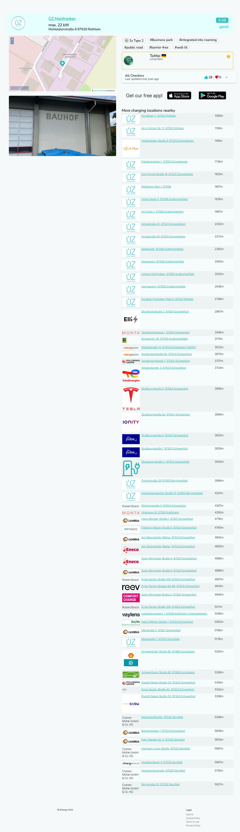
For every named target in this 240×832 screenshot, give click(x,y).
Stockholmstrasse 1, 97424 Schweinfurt (165, 332)
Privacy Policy (193, 825)
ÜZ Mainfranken (62, 18)
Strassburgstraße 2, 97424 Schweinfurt (165, 461)
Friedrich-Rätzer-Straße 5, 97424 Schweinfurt (169, 527)
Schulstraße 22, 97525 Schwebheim (163, 224)
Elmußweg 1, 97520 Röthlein (158, 115)
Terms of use (192, 821)
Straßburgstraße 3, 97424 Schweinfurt (164, 388)
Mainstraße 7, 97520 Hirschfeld (160, 639)
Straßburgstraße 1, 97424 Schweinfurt (164, 448)
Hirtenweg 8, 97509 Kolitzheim (160, 512)
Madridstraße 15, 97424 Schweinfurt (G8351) (168, 347)
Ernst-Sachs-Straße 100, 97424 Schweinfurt (168, 579)
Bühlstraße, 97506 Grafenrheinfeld (162, 249)
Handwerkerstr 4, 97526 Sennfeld (161, 762)
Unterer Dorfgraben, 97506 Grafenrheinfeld (167, 274)
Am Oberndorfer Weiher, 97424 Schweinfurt (168, 537)
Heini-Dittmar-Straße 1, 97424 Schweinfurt (167, 621)
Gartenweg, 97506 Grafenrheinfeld (162, 261)
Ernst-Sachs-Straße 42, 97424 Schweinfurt (167, 689)
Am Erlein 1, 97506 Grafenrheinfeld (162, 211)
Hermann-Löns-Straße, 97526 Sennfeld (165, 748)
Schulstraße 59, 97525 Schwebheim (163, 236)
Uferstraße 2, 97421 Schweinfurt (161, 630)
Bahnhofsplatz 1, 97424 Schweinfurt (163, 731)
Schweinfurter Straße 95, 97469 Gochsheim (168, 672)
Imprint (189, 814)
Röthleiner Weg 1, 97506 (156, 186)
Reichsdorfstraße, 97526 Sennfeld (162, 717)
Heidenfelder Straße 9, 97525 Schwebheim (167, 140)
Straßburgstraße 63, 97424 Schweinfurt (165, 414)
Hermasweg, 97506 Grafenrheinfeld (163, 286)
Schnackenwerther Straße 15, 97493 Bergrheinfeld (171, 493)
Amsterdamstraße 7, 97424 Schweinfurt (165, 361)
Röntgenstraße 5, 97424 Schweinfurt (163, 505)
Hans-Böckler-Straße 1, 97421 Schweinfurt (167, 518)
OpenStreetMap (99, 91)
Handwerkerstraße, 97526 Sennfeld (163, 770)
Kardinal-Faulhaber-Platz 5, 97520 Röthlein (167, 299)
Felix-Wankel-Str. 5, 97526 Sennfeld (162, 739)
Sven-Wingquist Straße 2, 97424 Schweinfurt (168, 594)
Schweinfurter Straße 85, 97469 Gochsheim (168, 651)
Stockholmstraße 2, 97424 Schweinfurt (165, 311)
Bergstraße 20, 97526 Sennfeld (160, 784)
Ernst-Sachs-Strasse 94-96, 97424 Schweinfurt (170, 586)
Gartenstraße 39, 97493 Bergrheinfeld (164, 480)
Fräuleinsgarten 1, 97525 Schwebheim (164, 161)
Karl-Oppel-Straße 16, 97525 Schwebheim (167, 174)
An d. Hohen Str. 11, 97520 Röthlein (162, 128)
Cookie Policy (193, 818)
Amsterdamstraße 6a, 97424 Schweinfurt (166, 354)
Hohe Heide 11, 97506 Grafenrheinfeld (164, 199)
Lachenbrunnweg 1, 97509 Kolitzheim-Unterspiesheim (174, 613)
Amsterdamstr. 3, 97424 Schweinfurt (163, 367)
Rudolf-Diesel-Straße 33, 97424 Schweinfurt (168, 696)
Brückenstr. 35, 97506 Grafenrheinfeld (164, 338)
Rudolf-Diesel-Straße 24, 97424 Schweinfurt (168, 682)
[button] (177, 77)
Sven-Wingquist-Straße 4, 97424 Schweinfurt (169, 558)
